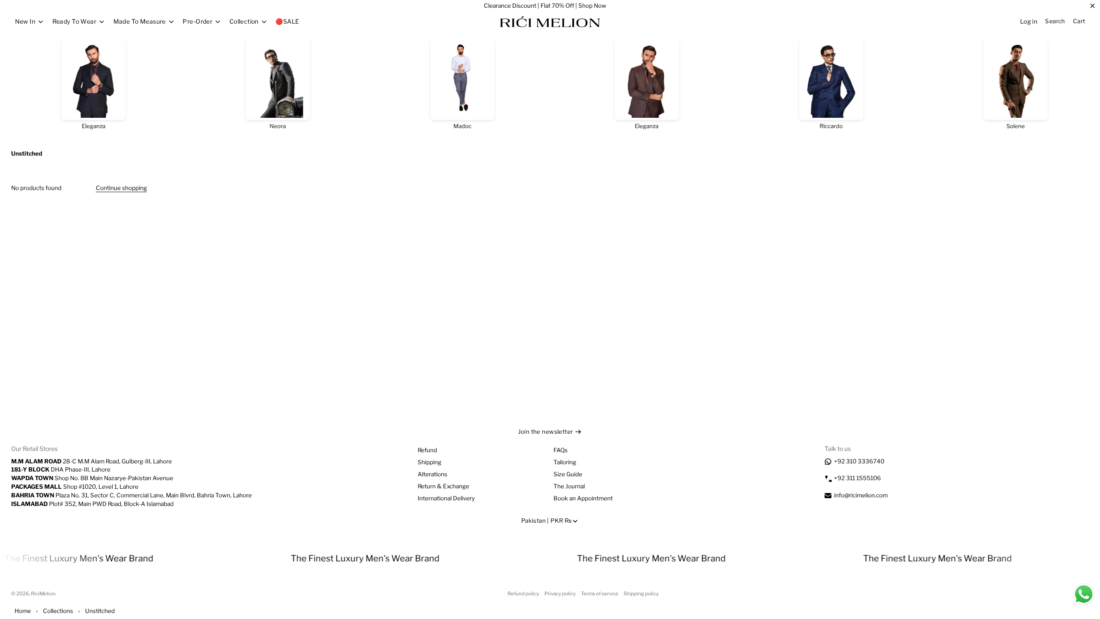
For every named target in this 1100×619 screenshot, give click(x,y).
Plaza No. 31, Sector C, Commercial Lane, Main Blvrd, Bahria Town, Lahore (131, 495)
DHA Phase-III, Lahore (60, 469)
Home (23, 610)
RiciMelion (43, 594)
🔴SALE (287, 21)
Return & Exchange (443, 486)
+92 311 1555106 (857, 478)
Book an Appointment (583, 498)
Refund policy (523, 594)
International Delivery (446, 498)
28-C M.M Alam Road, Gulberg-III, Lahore (91, 461)
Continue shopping (121, 187)
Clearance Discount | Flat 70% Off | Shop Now (545, 5)
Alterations (432, 474)
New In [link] (25, 21)
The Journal (569, 486)
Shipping (429, 462)
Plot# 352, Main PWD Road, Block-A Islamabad (92, 503)
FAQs (560, 450)
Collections (58, 610)
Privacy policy (560, 594)
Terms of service (599, 594)
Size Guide (567, 474)
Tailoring (564, 462)
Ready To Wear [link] (74, 21)
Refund (427, 450)
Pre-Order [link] (197, 21)
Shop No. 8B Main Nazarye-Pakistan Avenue (92, 478)
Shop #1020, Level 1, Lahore (74, 486)
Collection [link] (244, 21)
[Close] (1092, 6)
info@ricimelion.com (861, 495)
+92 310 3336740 (859, 461)
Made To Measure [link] (139, 21)
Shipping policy (641, 594)
